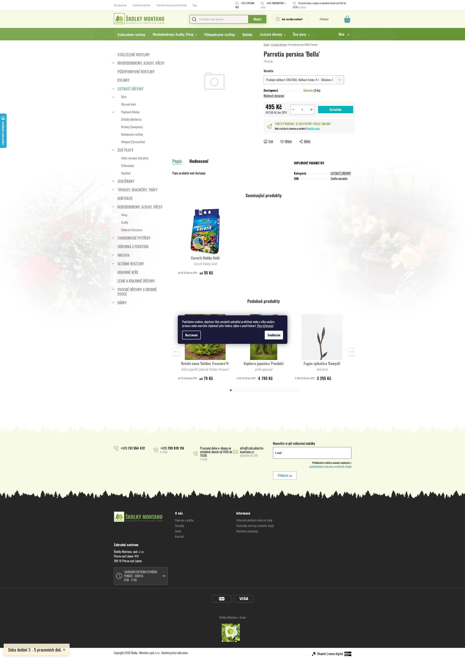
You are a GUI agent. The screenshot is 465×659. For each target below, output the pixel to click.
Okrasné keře (128, 104)
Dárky (122, 302)
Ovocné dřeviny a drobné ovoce (137, 291)
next (351, 352)
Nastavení (191, 335)
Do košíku (335, 109)
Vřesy (124, 215)
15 (296, 390)
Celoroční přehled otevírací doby (254, 520)
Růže (123, 97)
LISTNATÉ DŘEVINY (341, 173)
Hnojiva (123, 255)
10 (274, 390)
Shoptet (321, 654)
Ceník (178, 531)
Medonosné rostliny (132, 134)
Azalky (124, 222)
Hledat (257, 19)
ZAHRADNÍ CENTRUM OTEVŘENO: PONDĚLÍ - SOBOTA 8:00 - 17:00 (140, 576)
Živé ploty (125, 150)
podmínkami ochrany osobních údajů (330, 466)
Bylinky (123, 80)
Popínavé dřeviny (130, 112)
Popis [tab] (177, 161)
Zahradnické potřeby (134, 238)
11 (279, 390)
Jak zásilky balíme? (292, 19)
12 (283, 390)
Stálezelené (127, 165)
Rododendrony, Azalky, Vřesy (139, 207)
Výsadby (179, 526)
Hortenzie (125, 198)
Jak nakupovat (120, 5)
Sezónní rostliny (130, 263)
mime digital (335, 654)
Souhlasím (273, 335)
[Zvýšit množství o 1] (311, 109)
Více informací (265, 326)
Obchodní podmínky (141, 5)
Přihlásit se (285, 475)
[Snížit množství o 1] (293, 109)
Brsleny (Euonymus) (132, 127)
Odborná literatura (131, 230)
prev (176, 352)
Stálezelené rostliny (133, 54)
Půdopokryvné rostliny (136, 71)
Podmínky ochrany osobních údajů (171, 5)
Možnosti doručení (274, 95)
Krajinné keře (127, 272)
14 (292, 390)
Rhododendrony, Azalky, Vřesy (140, 63)
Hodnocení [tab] (198, 161)
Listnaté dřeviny (130, 88)
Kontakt (179, 536)
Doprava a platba (184, 520)
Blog (195, 5)
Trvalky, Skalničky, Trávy (137, 189)
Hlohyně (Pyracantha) (133, 142)
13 (287, 390)
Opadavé (125, 173)
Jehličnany (125, 181)
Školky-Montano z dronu (232, 617)
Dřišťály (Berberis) (131, 119)
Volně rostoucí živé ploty (134, 158)
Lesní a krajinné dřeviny (136, 281)
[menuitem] (131, 34)
